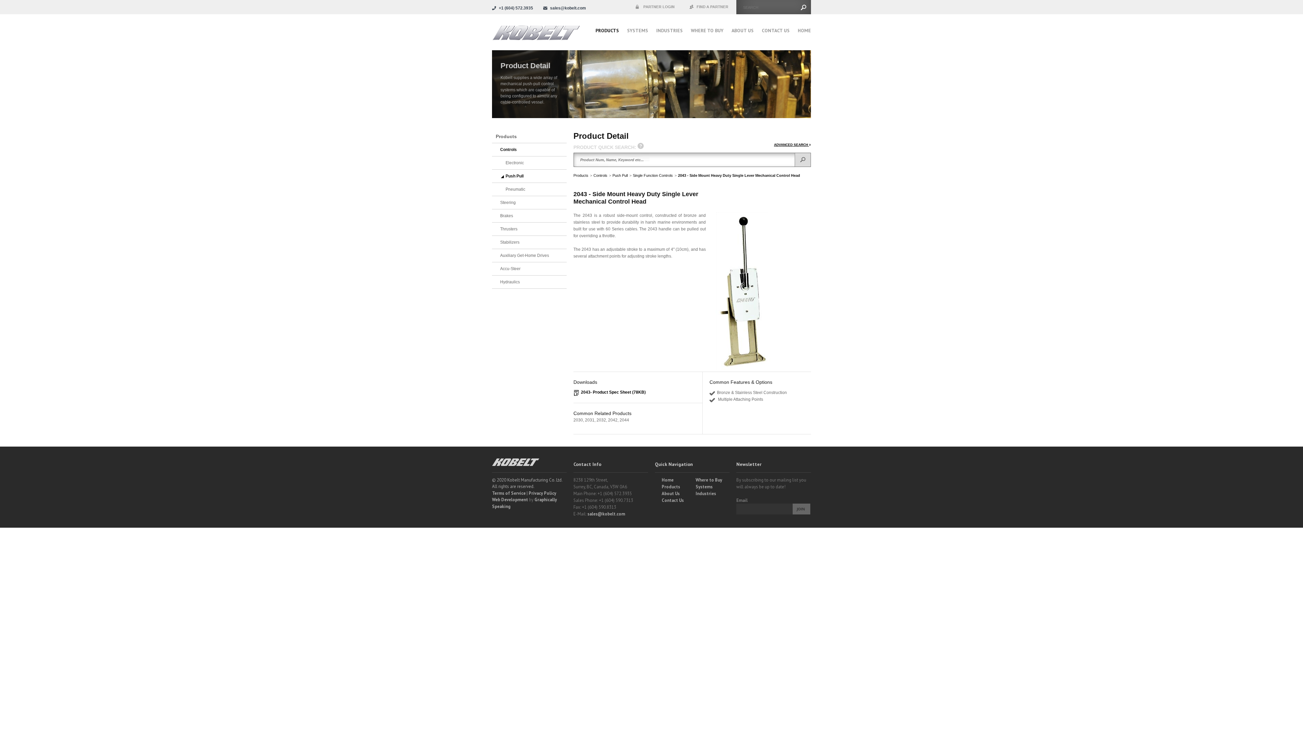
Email (742, 500)
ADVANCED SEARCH (791, 145)
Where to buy (707, 30)
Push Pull (620, 175)
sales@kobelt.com (606, 514)
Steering (508, 202)
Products (607, 30)
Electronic (515, 163)
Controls (600, 175)
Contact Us (776, 30)
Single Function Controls (653, 175)
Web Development (510, 500)
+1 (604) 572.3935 (516, 8)
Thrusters (508, 229)
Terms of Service (509, 493)
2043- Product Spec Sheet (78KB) (613, 392)
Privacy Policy (542, 493)
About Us (743, 30)
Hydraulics (510, 282)
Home (804, 30)
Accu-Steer (510, 268)
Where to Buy (709, 480)
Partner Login (655, 7)
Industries (669, 30)
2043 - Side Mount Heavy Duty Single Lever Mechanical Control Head (739, 175)
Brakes (506, 215)
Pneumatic (515, 189)
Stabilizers (510, 242)
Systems (637, 30)
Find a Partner (709, 7)
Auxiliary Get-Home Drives (524, 255)
